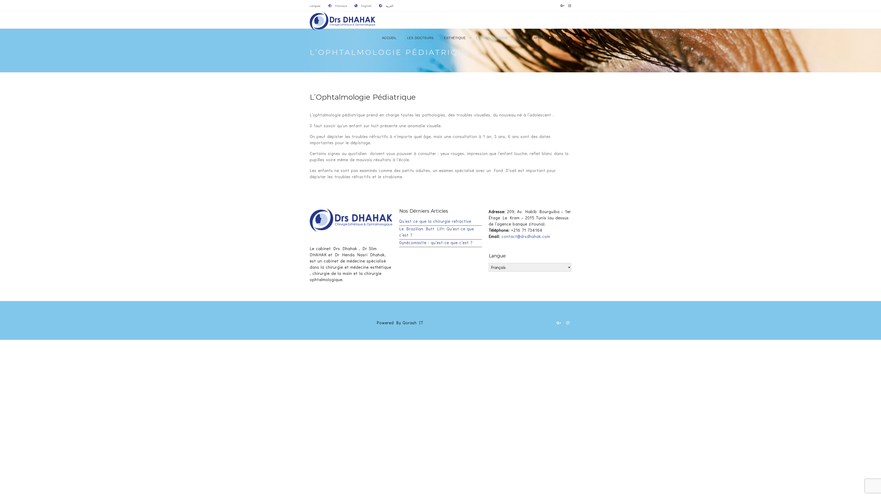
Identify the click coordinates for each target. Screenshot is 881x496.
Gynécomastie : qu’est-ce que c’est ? (436, 242)
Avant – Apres (531, 38)
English (366, 6)
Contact (563, 38)
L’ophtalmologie (492, 38)
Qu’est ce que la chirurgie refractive (435, 221)
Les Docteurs (420, 38)
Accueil (389, 38)
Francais (341, 6)
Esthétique (455, 38)
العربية (389, 6)
